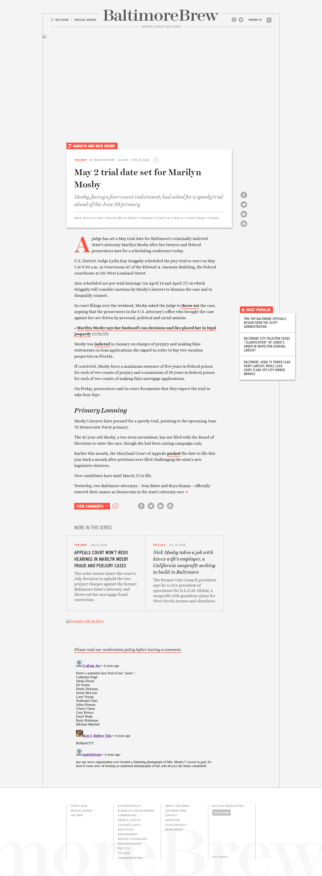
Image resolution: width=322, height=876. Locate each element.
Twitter (241, 19)
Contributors (176, 810)
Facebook (234, 19)
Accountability (130, 806)
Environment (128, 834)
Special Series (81, 810)
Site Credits (220, 857)
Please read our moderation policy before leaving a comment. (128, 649)
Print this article (244, 227)
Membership (174, 829)
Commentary (127, 815)
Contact (171, 815)
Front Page (78, 806)
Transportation (130, 858)
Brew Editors (104, 160)
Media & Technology (133, 839)
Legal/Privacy (176, 825)
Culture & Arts (129, 825)
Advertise (172, 820)
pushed (173, 453)
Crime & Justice (129, 820)
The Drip (80, 160)
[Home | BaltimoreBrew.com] (161, 15)
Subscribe (221, 812)
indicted (102, 344)
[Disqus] (145, 713)
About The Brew (177, 806)
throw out (189, 305)
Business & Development (136, 810)
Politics (159, 545)
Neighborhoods (129, 843)
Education (125, 829)
